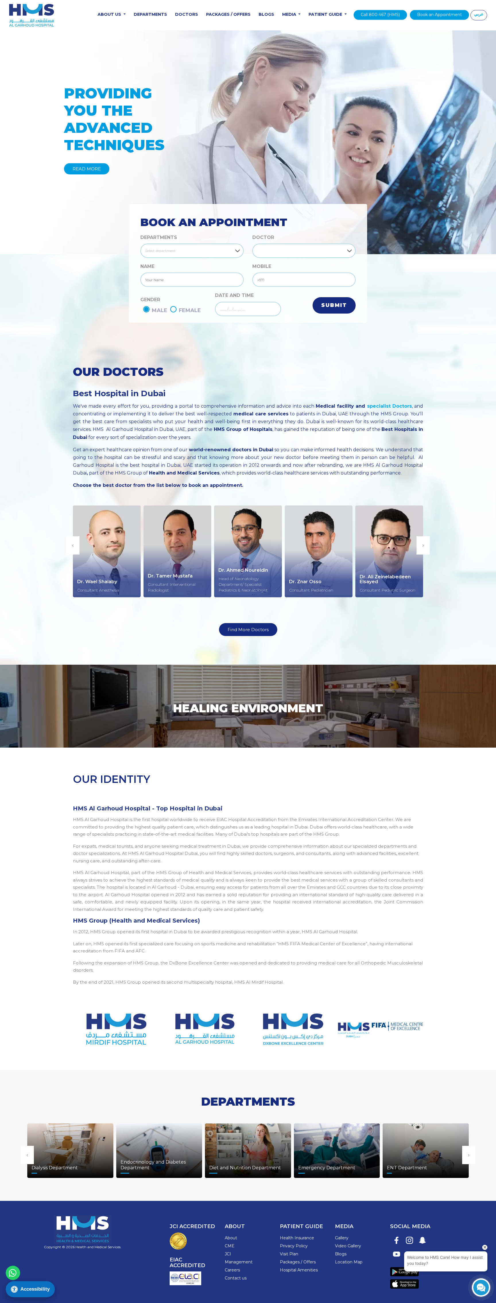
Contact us (236, 1278)
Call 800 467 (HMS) (380, 14)
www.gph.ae (204, 1025)
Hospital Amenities (299, 1270)
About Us (110, 14)
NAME (147, 266)
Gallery (341, 1237)
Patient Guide (326, 14)
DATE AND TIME (234, 295)
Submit (334, 305)
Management (239, 1262)
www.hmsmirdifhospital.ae (115, 1025)
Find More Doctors (248, 629)
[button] (37, 142)
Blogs (266, 14)
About (231, 1237)
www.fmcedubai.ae (380, 1025)
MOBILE (261, 266)
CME (230, 1245)
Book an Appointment (439, 14)
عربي (478, 14)
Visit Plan (289, 1254)
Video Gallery (348, 1245)
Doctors (186, 14)
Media (289, 14)
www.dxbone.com (292, 1025)
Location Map (349, 1262)
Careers (232, 1270)
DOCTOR (263, 237)
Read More (87, 169)
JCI (228, 1254)
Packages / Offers (228, 14)
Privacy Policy (294, 1245)
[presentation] (73, 545)
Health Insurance (297, 1237)
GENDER (150, 299)
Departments (150, 14)
